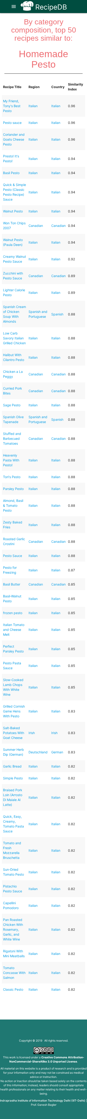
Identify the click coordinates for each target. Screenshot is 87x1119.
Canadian (36, 226)
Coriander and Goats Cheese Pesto (14, 139)
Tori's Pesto (11, 477)
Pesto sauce (12, 123)
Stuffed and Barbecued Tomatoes (12, 438)
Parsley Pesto (13, 489)
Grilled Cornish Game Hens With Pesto (14, 711)
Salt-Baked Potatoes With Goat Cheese (13, 733)
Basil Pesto (11, 173)
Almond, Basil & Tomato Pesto (13, 505)
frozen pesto (12, 613)
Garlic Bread (12, 766)
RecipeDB (50, 7)
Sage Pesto (11, 405)
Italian (33, 106)
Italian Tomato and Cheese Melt (13, 629)
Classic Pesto (13, 989)
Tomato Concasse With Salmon (14, 973)
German (57, 752)
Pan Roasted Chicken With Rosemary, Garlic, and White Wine (13, 929)
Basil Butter (11, 584)
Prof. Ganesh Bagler (43, 1104)
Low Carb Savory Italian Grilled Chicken (14, 338)
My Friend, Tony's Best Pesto (11, 106)
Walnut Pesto (13, 211)
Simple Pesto (13, 778)
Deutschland (38, 752)
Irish (32, 733)
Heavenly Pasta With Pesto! (11, 460)
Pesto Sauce (12, 556)
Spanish (57, 314)
